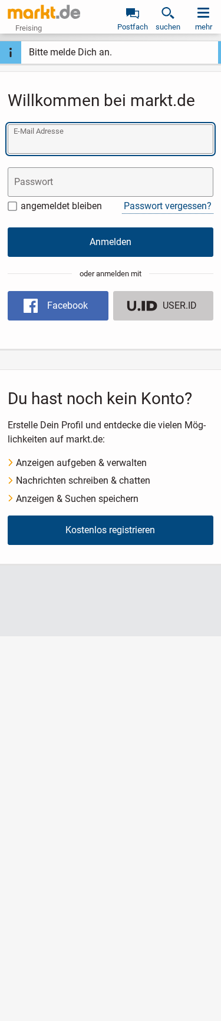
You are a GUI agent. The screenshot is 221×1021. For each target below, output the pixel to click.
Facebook (67, 305)
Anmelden (110, 241)
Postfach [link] (132, 26)
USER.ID (180, 305)
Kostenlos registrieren (110, 530)
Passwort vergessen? (168, 206)
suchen (168, 26)
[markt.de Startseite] (44, 12)
